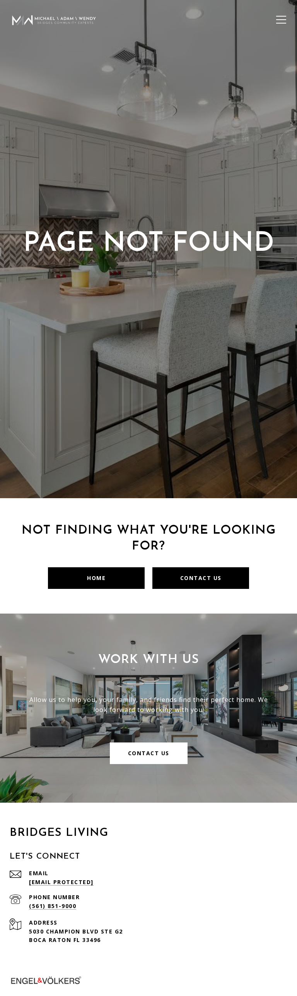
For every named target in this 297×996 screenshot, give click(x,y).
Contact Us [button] (148, 753)
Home (96, 578)
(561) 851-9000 (52, 906)
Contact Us (201, 578)
